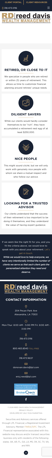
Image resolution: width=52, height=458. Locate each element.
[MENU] (48, 7)
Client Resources (36, 2)
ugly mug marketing (32, 413)
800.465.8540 (26, 348)
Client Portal (13, 2)
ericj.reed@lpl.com (26, 376)
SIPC (34, 427)
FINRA (28, 427)
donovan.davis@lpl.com (26, 367)
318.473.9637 (26, 358)
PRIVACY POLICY (26, 410)
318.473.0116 (10, 8)
